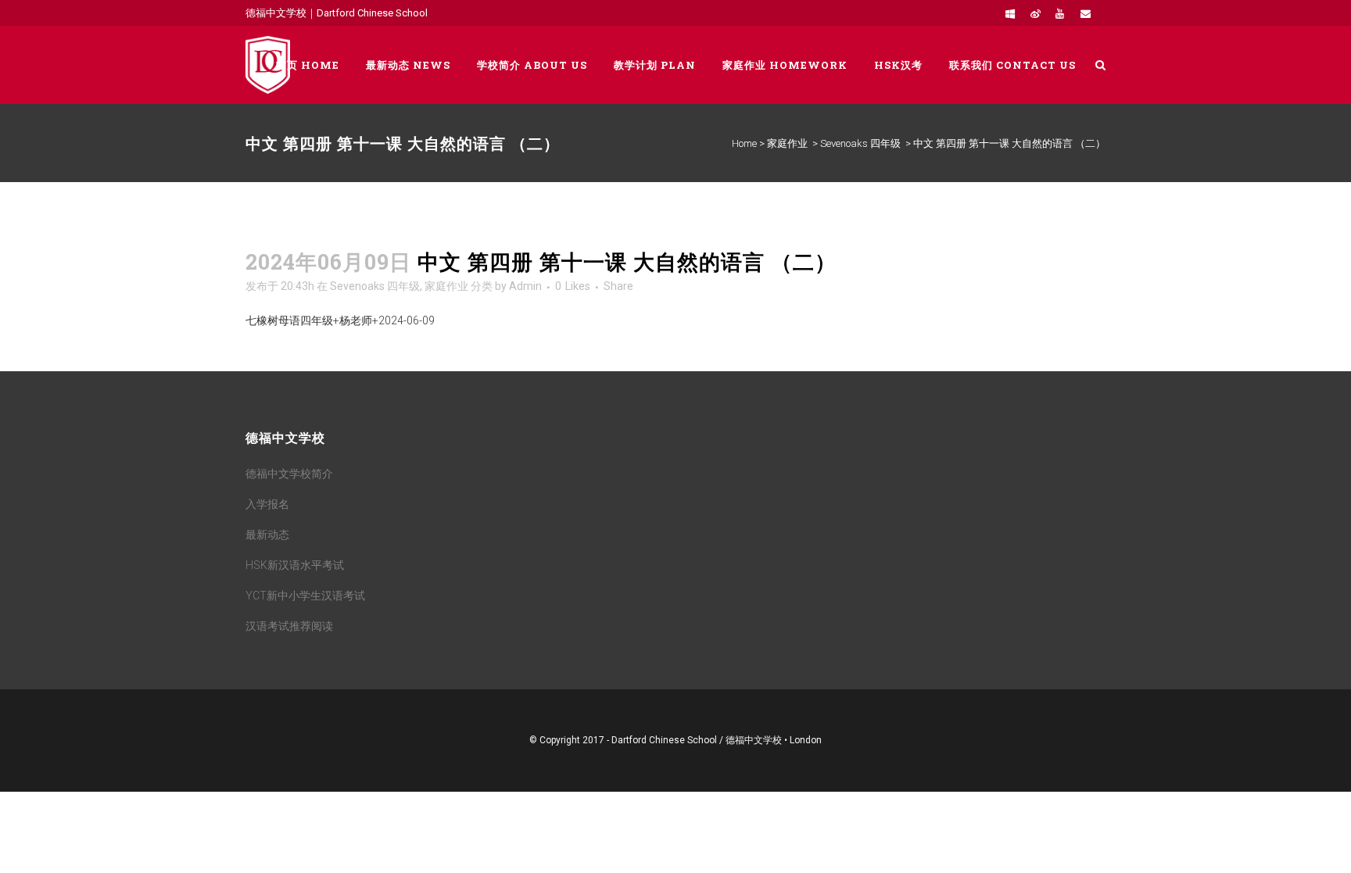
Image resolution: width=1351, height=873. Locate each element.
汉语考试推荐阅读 (289, 626)
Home (744, 143)
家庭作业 (787, 143)
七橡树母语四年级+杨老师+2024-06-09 (340, 320)
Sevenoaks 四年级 (860, 143)
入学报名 (267, 504)
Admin (525, 286)
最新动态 (267, 534)
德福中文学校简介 (289, 473)
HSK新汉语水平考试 (294, 565)
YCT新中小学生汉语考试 (305, 595)
